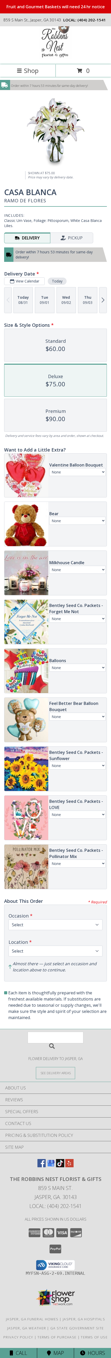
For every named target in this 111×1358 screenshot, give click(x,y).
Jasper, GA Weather (26, 1328)
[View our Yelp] (69, 1166)
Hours (95, 1352)
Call (20, 1352)
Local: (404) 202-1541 (55, 1206)
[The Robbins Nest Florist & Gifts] (55, 57)
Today (57, 281)
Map (57, 1352)
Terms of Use (94, 1337)
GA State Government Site (77, 1328)
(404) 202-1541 (91, 19)
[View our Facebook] (41, 1166)
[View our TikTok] (60, 1166)
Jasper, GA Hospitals (84, 1319)
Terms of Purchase (56, 1337)
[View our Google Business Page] (51, 1166)
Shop (31, 70)
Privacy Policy (18, 1337)
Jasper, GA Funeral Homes (32, 1319)
